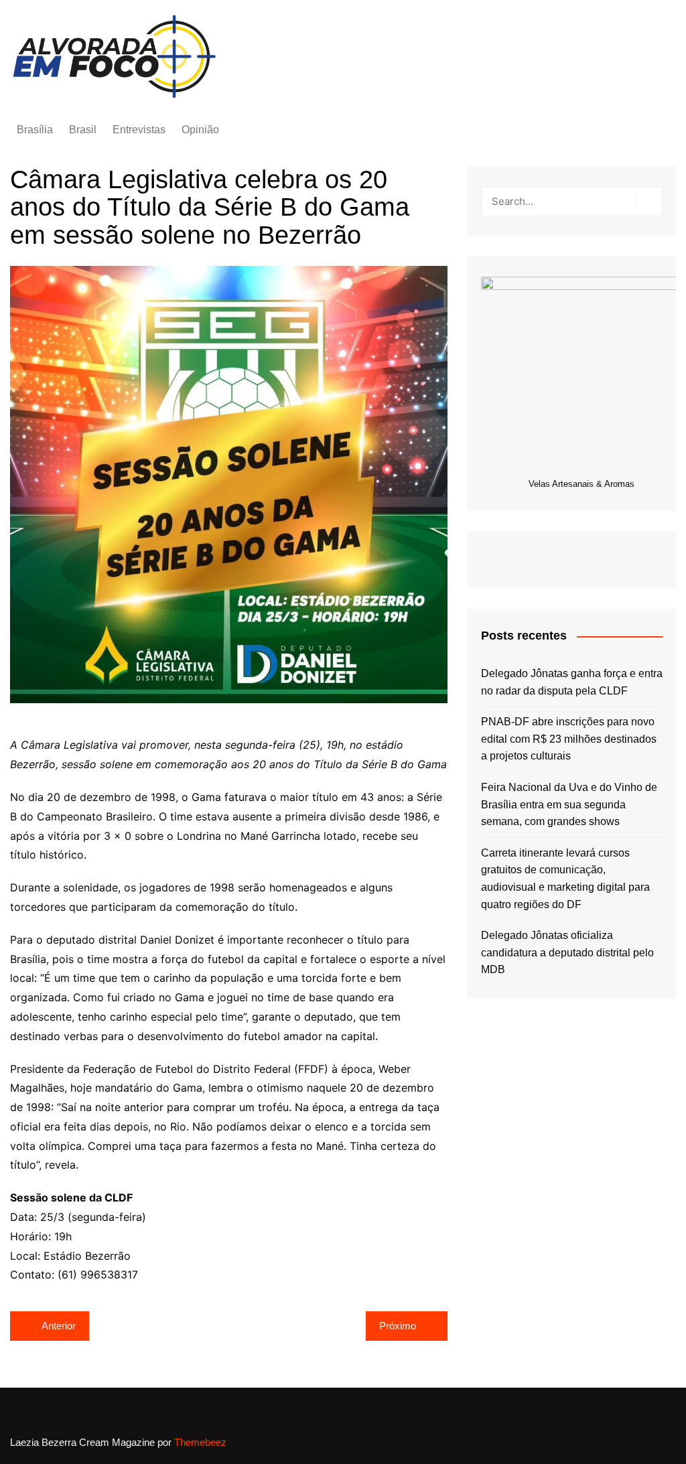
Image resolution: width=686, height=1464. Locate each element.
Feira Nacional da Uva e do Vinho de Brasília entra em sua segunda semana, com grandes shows (569, 804)
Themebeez (200, 1442)
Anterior (59, 1325)
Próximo (397, 1325)
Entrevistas (139, 129)
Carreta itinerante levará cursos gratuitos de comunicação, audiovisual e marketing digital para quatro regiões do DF (565, 878)
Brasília (35, 129)
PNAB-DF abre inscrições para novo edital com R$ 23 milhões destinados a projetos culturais (569, 738)
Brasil (82, 129)
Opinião (200, 129)
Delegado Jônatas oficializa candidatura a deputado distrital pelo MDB (567, 952)
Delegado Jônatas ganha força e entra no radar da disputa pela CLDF (572, 682)
